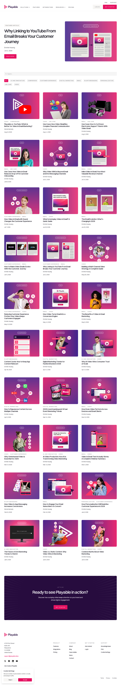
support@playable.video (11, 656)
